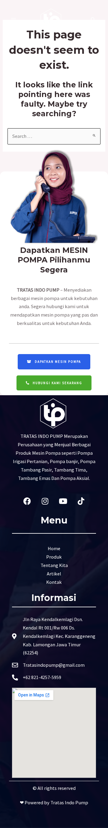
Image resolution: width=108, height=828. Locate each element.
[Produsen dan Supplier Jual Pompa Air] (52, 20)
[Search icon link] (93, 20)
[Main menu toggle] (13, 20)
